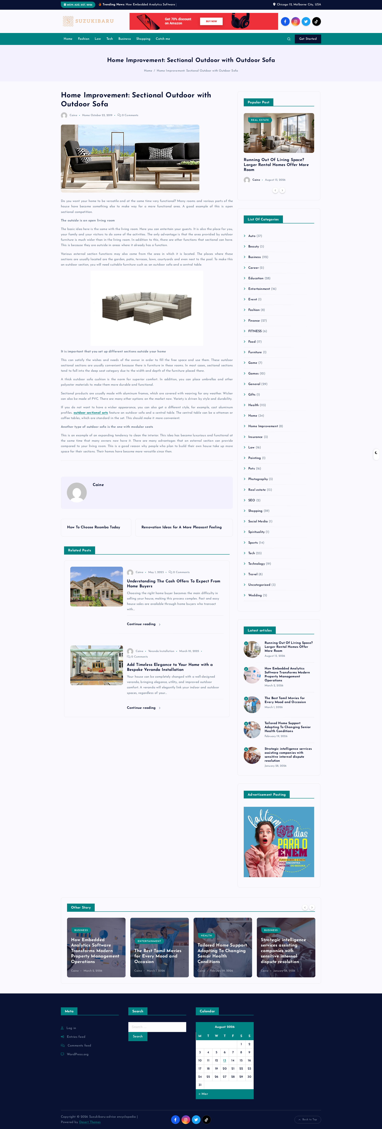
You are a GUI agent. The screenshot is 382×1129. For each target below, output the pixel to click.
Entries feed (76, 1037)
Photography (258, 479)
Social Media (258, 521)
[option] (279, 148)
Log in (71, 1028)
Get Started (308, 39)
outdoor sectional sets (91, 412)
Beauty (253, 246)
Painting (254, 458)
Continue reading (142, 624)
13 (224, 1060)
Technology (256, 563)
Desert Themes (90, 1122)
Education (255, 278)
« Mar (203, 1094)
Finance (254, 320)
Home (68, 39)
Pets (251, 468)
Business (124, 39)
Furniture (255, 352)
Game (252, 363)
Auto (251, 236)
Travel (252, 574)
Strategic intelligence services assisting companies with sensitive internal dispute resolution (220, 951)
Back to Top (309, 1119)
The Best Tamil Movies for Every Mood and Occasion (94, 956)
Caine (73, 115)
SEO (251, 500)
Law (98, 39)
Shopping (143, 39)
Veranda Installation (161, 651)
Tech (109, 39)
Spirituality (256, 532)
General (254, 384)
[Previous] (275, 190)
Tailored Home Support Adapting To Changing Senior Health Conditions (288, 727)
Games (253, 373)
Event (252, 299)
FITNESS (255, 331)
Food (252, 341)
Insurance (255, 437)
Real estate (260, 120)
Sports (253, 542)
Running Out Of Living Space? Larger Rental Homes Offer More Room (276, 165)
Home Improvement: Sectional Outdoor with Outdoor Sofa (197, 70)
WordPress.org (78, 1054)
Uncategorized (259, 585)
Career (253, 268)
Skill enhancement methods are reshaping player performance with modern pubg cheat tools (285, 951)
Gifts (251, 394)
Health (253, 405)
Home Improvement (263, 426)
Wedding (255, 595)
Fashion (83, 39)
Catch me (163, 39)
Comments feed (79, 1045)
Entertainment (259, 289)
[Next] (282, 190)
